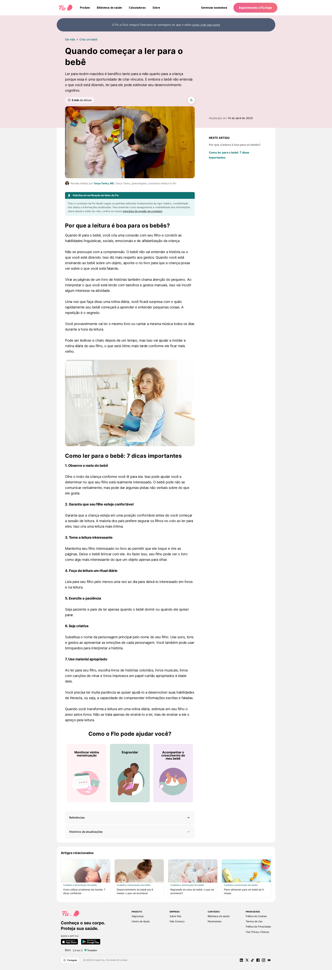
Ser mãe (70, 39)
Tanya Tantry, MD (104, 183)
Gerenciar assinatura (214, 8)
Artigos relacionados (77, 853)
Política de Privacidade (258, 926)
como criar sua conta (206, 24)
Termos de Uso (254, 921)
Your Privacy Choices (257, 931)
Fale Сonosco (177, 921)
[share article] (191, 100)
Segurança (138, 916)
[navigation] (85, 8)
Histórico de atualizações (86, 831)
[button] (130, 817)
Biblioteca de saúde (218, 916)
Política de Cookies (256, 916)
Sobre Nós (175, 916)
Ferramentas (214, 921)
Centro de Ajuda (141, 921)
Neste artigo (219, 138)
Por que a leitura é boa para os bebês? (235, 144)
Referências (77, 817)
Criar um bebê (88, 39)
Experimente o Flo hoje (255, 8)
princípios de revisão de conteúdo (142, 211)
